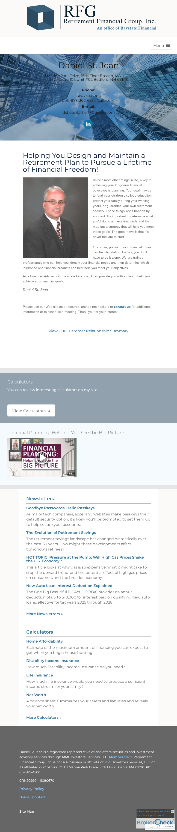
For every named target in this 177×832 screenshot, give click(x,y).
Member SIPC (120, 757)
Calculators (39, 632)
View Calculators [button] (29, 411)
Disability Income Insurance (52, 660)
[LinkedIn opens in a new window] (88, 125)
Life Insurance (39, 675)
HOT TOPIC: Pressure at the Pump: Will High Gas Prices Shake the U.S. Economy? (85, 559)
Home (24, 797)
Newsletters (40, 498)
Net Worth (36, 695)
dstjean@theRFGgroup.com (88, 112)
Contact (39, 797)
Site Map (26, 811)
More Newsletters (44, 614)
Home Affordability (44, 641)
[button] (161, 46)
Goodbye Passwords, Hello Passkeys (60, 508)
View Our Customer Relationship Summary (88, 331)
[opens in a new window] (42, 458)
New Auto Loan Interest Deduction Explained (69, 586)
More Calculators (44, 717)
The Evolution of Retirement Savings (61, 532)
